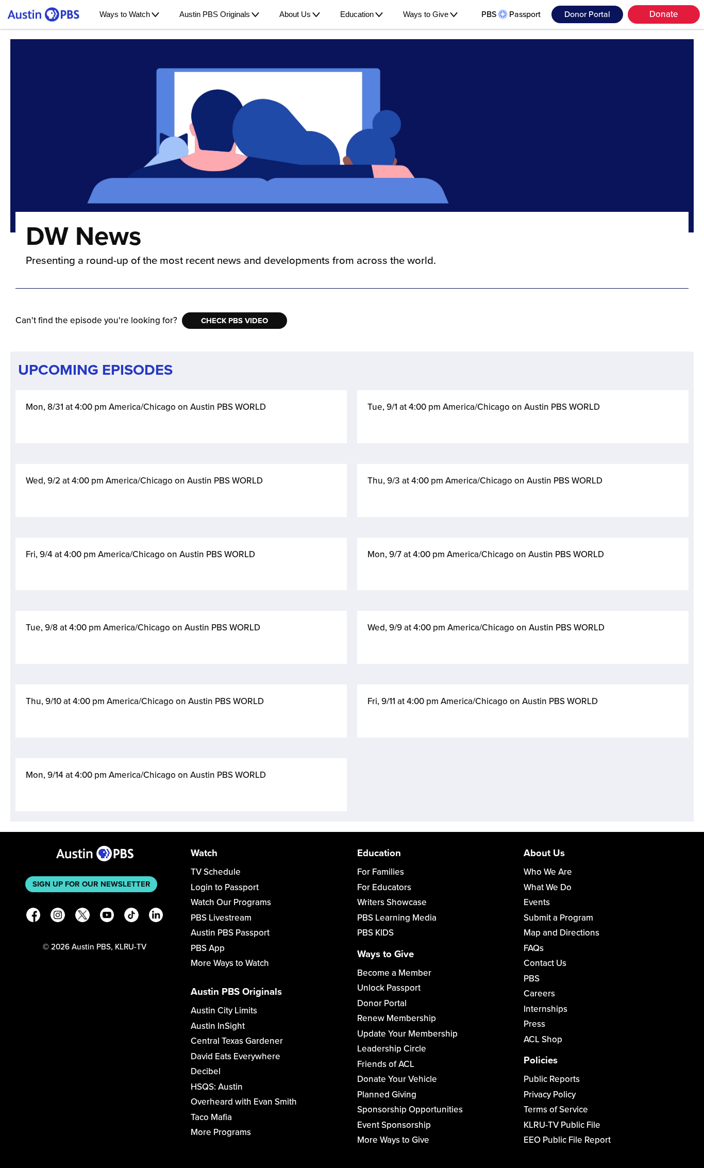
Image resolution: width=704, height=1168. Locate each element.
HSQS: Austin (217, 1086)
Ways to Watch (124, 14)
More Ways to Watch (230, 963)
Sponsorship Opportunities (410, 1109)
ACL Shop (543, 1039)
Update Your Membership (407, 1033)
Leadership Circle (391, 1048)
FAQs (534, 948)
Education (357, 14)
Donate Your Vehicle (397, 1079)
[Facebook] (33, 917)
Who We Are (548, 871)
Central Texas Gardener (237, 1041)
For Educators (384, 887)
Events (537, 902)
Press (534, 1024)
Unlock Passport (389, 987)
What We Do (548, 887)
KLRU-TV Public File (562, 1125)
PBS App (208, 948)
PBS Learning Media (397, 917)
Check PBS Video (234, 320)
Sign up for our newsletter (91, 884)
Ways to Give (425, 14)
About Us (295, 14)
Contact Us (545, 963)
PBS (532, 978)
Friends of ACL (385, 1064)
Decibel (206, 1071)
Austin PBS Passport (230, 932)
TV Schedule (216, 871)
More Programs (221, 1132)
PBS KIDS (375, 932)
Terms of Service (556, 1109)
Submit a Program (558, 917)
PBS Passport (511, 14)
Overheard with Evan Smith (244, 1101)
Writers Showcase (392, 902)
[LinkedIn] (156, 917)
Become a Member (394, 972)
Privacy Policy (550, 1094)
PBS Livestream (221, 917)
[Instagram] (57, 917)
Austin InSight (218, 1026)
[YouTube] (107, 917)
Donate (663, 14)
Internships (545, 1009)
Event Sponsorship (394, 1125)
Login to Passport (225, 887)
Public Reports (552, 1079)
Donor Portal (587, 14)
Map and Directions (561, 932)
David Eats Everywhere (235, 1056)
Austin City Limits (224, 1010)
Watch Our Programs (231, 902)
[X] (82, 917)
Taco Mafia (211, 1117)
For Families (380, 871)
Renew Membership (396, 1018)
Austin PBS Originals (214, 14)
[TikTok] (131, 917)
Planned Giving (386, 1094)
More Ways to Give (393, 1139)
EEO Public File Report (567, 1139)
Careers (539, 993)
